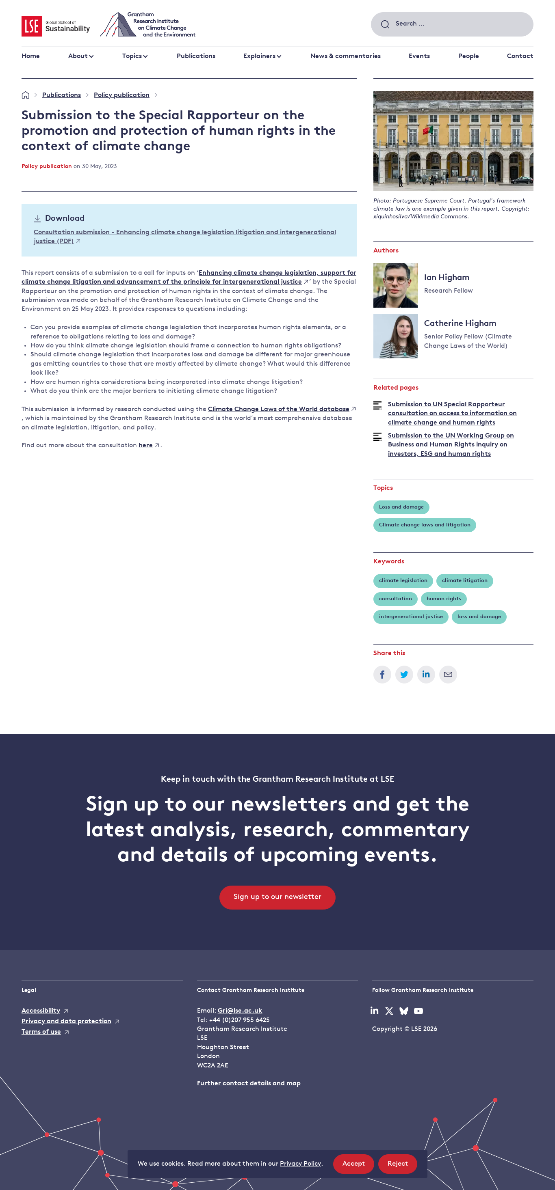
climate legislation (403, 580)
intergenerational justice (411, 616)
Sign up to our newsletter (277, 897)
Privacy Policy (300, 1164)
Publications (196, 56)
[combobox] (452, 24)
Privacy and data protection (66, 1021)
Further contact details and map (249, 1083)
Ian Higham (447, 278)
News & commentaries (345, 56)
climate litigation (465, 580)
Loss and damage (401, 507)
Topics (132, 56)
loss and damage (479, 616)
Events (419, 56)
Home (31, 56)
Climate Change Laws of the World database (278, 409)
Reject (402, 1167)
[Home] (25, 95)
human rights (444, 598)
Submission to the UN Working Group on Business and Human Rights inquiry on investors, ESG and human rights (451, 445)
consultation (395, 598)
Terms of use (41, 1032)
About (78, 56)
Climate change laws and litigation (424, 525)
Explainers (259, 56)
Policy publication (122, 95)
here (146, 445)
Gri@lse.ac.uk (240, 1011)
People (468, 56)
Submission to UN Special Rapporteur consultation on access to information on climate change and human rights (452, 413)
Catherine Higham (460, 324)
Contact (520, 56)
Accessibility (41, 1011)
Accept (358, 1167)
